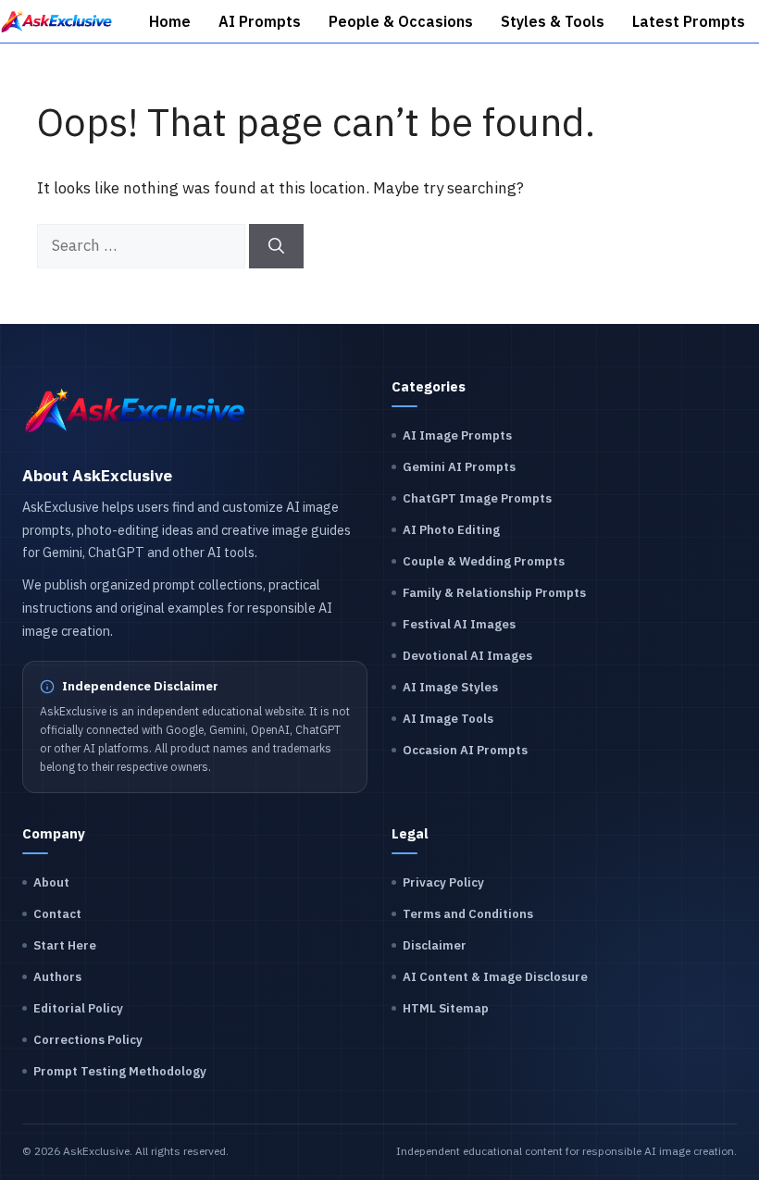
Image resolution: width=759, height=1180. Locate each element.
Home (170, 21)
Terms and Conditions (468, 914)
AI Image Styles (450, 687)
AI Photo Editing (451, 530)
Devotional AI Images (467, 656)
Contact (57, 914)
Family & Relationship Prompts (494, 593)
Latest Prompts (688, 21)
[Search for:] (143, 245)
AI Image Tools (448, 719)
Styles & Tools (552, 21)
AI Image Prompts (457, 435)
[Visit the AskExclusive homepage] (135, 411)
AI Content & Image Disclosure (495, 977)
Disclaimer (435, 945)
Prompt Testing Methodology (119, 1071)
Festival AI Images (459, 624)
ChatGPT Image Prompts (477, 498)
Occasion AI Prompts (465, 750)
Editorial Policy (78, 1008)
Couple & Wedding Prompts (484, 561)
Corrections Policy (88, 1040)
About (51, 882)
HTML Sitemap (446, 1008)
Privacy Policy (443, 882)
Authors (57, 977)
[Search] (276, 246)
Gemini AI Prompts (459, 467)
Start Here (64, 945)
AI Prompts (259, 21)
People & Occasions (401, 21)
